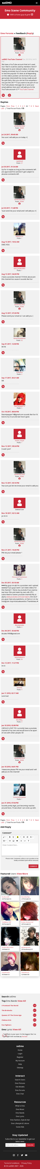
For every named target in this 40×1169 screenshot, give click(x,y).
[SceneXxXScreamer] (19, 795)
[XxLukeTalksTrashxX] (10, 936)
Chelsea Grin (6, 1020)
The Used (24, 1036)
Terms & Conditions (11, 1163)
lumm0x (19, 688)
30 (22, 659)
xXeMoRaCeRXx (19, 51)
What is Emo (20, 1106)
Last (2, 108)
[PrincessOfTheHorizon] (19, 575)
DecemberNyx (25, 897)
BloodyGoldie (19, 625)
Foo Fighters (6, 1025)
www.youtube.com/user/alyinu (18, 597)
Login (20, 1053)
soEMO (7, 2)
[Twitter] (22, 1155)
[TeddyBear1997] (10, 911)
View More (22, 873)
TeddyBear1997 (6, 922)
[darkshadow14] (19, 655)
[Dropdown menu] (36, 3)
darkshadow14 (19, 657)
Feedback (21, 33)
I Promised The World (10, 1005)
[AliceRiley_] (19, 718)
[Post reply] (3, 95)
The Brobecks (7, 1010)
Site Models (20, 1087)
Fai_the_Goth (5, 897)
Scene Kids (20, 1127)
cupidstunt (19, 161)
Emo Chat (20, 1094)
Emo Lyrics (20, 1116)
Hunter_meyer (19, 441)
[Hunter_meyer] (19, 439)
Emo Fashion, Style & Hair (20, 1120)
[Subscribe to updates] (9, 95)
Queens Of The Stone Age (11, 1015)
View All (22, 1000)
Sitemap (20, 1067)
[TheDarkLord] (30, 961)
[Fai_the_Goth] (10, 886)
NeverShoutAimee (19, 338)
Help (20, 1064)
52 (22, 340)
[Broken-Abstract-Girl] (30, 911)
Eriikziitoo (19, 372)
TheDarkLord (25, 972)
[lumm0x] (19, 686)
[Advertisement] (20, 26)
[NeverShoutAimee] (19, 336)
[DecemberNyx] (30, 886)
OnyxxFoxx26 (6, 972)
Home (20, 1050)
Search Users (20, 1080)
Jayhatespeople (25, 947)
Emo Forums (7, 33)
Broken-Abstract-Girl (27, 922)
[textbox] (20, 849)
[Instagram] (32, 15)
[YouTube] (26, 1155)
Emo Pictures (20, 1083)
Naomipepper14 (19, 406)
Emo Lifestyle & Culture (20, 1123)
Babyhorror (19, 236)
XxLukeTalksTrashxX (7, 947)
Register (20, 1057)
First (8, 106)
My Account (20, 1060)
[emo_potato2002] (19, 266)
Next (37, 106)
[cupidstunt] (19, 159)
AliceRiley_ (19, 720)
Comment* (7, 833)
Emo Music (20, 1109)
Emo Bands (20, 1113)
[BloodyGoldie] (19, 623)
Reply (30, 33)
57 (22, 163)
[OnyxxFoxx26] (10, 961)
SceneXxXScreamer (19, 797)
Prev (12, 106)
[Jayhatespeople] (30, 936)
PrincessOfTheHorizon (19, 577)
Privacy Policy (26, 1163)
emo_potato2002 (19, 268)
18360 (22, 53)
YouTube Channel (27, 89)
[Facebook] (18, 1155)
